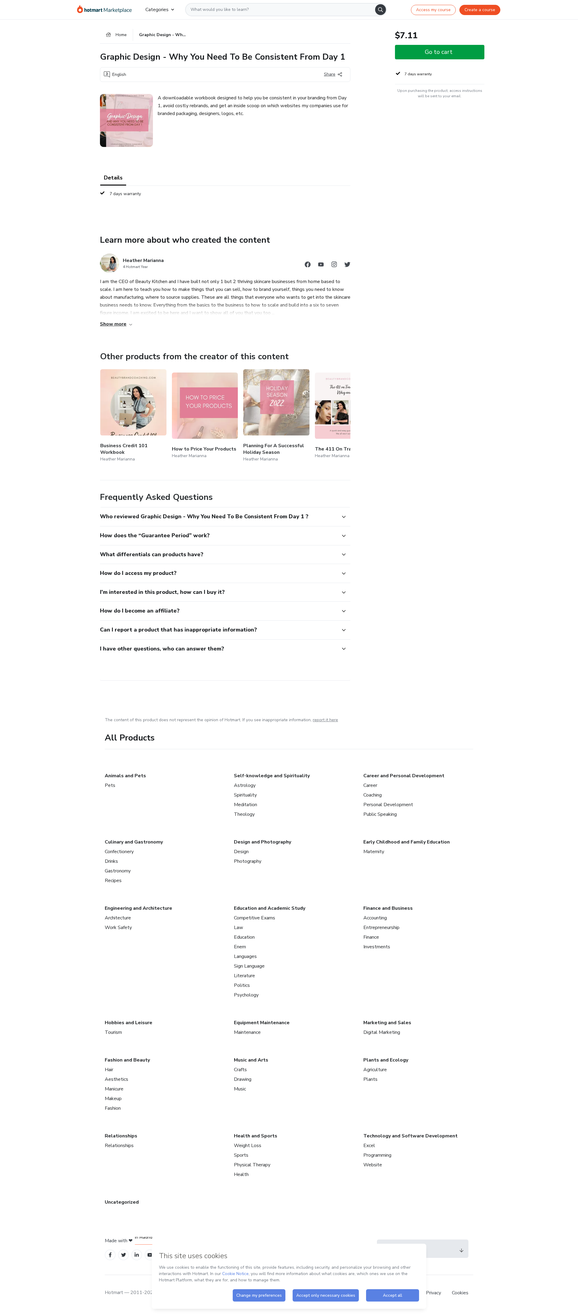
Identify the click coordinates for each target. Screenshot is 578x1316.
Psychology (246, 995)
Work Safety (118, 927)
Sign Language (249, 966)
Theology (244, 814)
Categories (157, 9)
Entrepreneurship (381, 927)
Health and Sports (255, 1136)
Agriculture (375, 1069)
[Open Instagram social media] (334, 265)
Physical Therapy (252, 1165)
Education (244, 937)
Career (370, 785)
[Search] (380, 9)
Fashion (113, 1108)
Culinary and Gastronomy (134, 842)
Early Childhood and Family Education (406, 842)
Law (238, 927)
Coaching (372, 795)
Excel (369, 1145)
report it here (325, 720)
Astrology (245, 785)
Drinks (111, 861)
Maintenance (247, 1032)
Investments (376, 946)
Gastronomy (118, 871)
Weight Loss (247, 1145)
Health (241, 1174)
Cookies (460, 1292)
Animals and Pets (125, 775)
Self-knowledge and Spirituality (272, 775)
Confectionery (119, 851)
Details (113, 177)
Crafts (240, 1069)
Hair (109, 1069)
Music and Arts (251, 1060)
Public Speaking (380, 814)
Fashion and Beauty (127, 1060)
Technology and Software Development (410, 1136)
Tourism (113, 1032)
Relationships (121, 1136)
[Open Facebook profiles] (110, 1255)
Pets (110, 785)
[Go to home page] (106, 9)
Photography (247, 861)
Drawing (242, 1079)
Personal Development (388, 804)
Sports (241, 1155)
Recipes (113, 880)
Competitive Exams (254, 918)
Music (240, 1089)
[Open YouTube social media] (321, 265)
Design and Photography (262, 842)
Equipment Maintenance (262, 1022)
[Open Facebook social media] (308, 265)
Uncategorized (122, 1202)
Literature (244, 975)
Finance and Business (388, 908)
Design (241, 851)
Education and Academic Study (269, 908)
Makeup (113, 1098)
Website (372, 1165)
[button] (218, 516)
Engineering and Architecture (138, 908)
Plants (370, 1079)
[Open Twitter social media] (347, 265)
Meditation (245, 804)
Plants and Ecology (385, 1060)
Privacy (434, 1292)
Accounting (375, 918)
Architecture (118, 918)
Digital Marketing (381, 1032)
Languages (245, 956)
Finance (371, 937)
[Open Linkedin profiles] (136, 1255)
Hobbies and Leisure (128, 1022)
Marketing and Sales (387, 1022)
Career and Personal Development (403, 775)
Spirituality (245, 795)
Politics (242, 985)
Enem (240, 946)
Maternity (373, 851)
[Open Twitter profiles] (123, 1255)
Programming (377, 1155)
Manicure (114, 1089)
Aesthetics (116, 1079)
